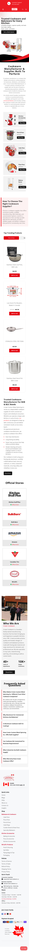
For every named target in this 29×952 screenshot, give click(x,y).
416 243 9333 (14, 785)
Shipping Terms (6, 869)
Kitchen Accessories (9, 841)
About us (4, 803)
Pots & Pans (11, 238)
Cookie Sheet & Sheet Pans (11, 827)
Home (3, 795)
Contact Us (5, 805)
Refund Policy (6, 866)
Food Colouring (8, 847)
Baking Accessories (9, 836)
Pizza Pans (6, 820)
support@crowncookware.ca (11, 879)
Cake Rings (6, 825)
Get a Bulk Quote (9, 32)
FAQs (3, 800)
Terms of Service (7, 861)
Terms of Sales (6, 864)
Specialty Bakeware (9, 830)
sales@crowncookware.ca (10, 883)
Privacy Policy (6, 872)
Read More (9, 672)
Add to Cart (14, 275)
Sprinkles (6, 850)
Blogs (3, 798)
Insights (4, 808)
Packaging (6, 855)
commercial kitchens (8, 100)
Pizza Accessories (8, 839)
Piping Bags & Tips (9, 853)
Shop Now (22, 123)
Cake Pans (6, 817)
